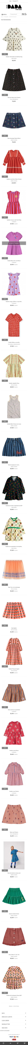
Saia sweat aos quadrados (14, 709)
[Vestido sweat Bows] (14, 733)
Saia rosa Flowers (14, 832)
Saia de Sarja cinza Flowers (14, 97)
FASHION (6, 16)
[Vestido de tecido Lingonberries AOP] (14, 488)
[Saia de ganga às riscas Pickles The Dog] (14, 447)
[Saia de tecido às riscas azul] (14, 855)
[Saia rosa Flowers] (14, 815)
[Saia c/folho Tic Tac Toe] (14, 937)
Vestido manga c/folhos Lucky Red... (14, 301)
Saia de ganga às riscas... (14, 464)
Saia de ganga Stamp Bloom (14, 138)
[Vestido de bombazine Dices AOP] (14, 978)
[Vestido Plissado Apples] (14, 651)
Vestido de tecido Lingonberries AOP (14, 505)
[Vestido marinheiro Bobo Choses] (14, 162)
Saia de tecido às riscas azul (14, 873)
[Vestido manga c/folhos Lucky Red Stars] (14, 284)
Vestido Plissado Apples (14, 668)
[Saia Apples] (14, 611)
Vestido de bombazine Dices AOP (14, 995)
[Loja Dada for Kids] (14, 7)
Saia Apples (14, 628)
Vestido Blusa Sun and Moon (14, 260)
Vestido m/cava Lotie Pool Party (14, 220)
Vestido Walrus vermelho (14, 342)
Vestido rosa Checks (14, 791)
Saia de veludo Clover (14, 913)
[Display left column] (3, 1043)
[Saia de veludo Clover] (14, 896)
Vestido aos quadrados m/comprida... (14, 546)
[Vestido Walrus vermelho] (14, 325)
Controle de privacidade (4, 1030)
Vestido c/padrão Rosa (14, 383)
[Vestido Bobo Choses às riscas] (14, 406)
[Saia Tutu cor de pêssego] (14, 570)
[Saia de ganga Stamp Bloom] (14, 121)
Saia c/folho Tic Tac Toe (14, 954)
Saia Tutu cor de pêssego (14, 587)
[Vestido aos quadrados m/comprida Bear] (14, 529)
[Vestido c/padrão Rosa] (14, 366)
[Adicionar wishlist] (5, 54)
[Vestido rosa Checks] (14, 774)
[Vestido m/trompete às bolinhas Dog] (14, 39)
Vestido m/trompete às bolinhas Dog (14, 56)
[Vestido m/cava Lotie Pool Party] (14, 202)
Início (2, 16)
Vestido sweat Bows (14, 750)
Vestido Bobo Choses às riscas (14, 424)
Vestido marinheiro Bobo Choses (14, 179)
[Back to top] (10, 1043)
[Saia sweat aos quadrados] (14, 692)
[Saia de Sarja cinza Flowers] (14, 80)
